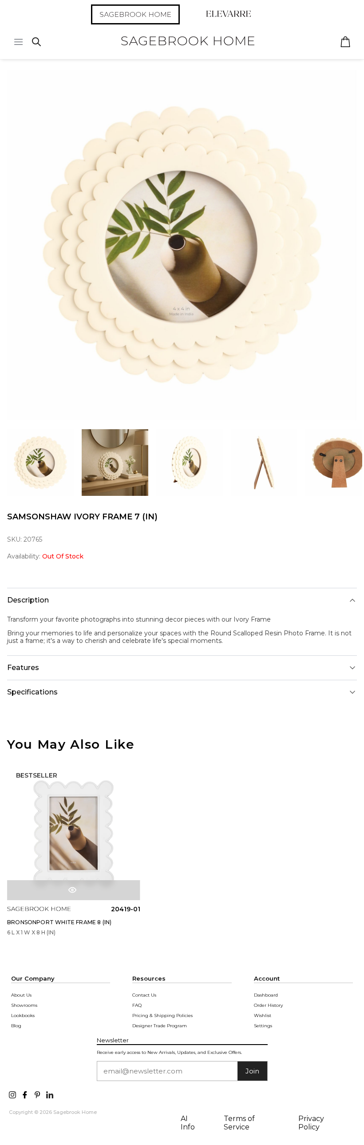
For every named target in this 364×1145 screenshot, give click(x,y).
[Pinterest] (37, 1094)
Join (252, 1071)
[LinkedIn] (49, 1094)
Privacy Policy (311, 1122)
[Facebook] (24, 1094)
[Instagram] (12, 1094)
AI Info (188, 1122)
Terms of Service (239, 1122)
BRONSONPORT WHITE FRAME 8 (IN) (59, 922)
